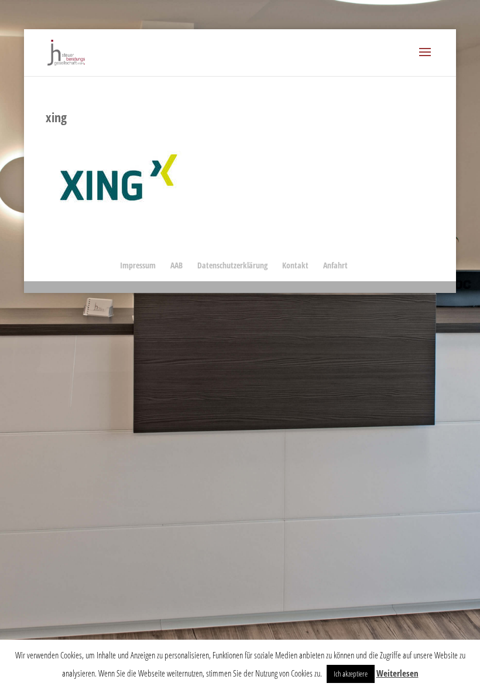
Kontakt (295, 265)
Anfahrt (335, 265)
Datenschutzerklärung (232, 265)
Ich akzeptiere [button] (351, 673)
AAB (176, 265)
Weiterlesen (397, 673)
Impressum (138, 265)
